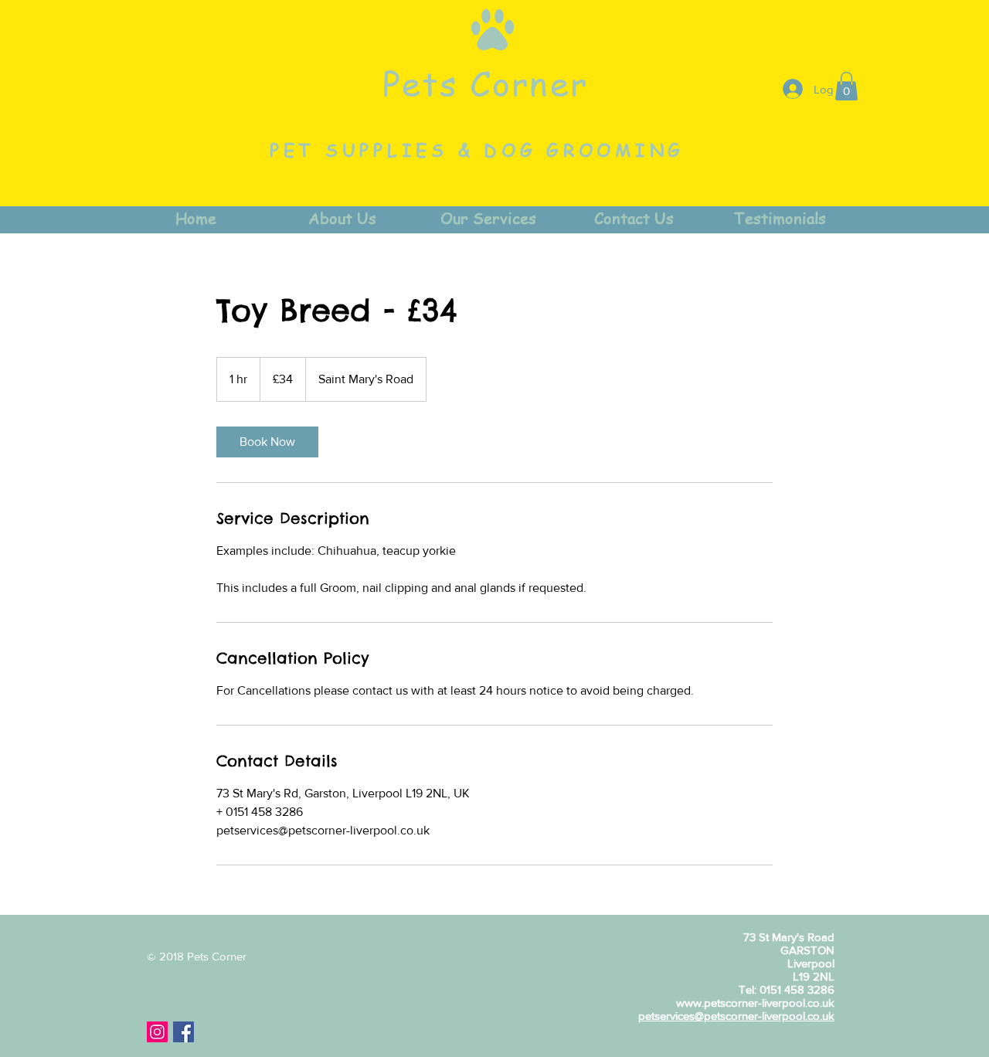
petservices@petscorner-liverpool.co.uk (736, 1015)
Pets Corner (485, 82)
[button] (846, 86)
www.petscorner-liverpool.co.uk (755, 1002)
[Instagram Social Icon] (157, 1031)
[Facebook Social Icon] (183, 1031)
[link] (267, 442)
